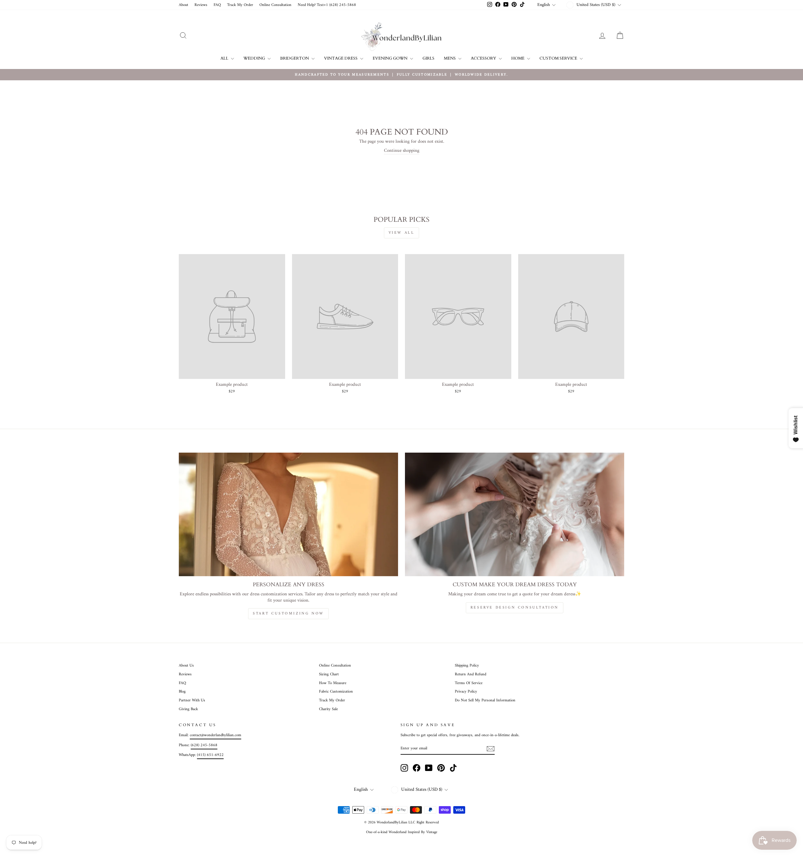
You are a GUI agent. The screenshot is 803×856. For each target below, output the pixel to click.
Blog (182, 691)
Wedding (254, 58)
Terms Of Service (468, 683)
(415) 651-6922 (210, 755)
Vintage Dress (341, 58)
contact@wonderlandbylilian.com (215, 735)
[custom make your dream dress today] (514, 514)
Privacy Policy (466, 691)
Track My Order (240, 5)
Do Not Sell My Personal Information (485, 700)
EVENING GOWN (390, 58)
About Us (186, 665)
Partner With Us (192, 700)
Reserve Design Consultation (515, 607)
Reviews (200, 5)
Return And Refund (470, 674)
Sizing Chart (329, 674)
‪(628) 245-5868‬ (204, 745)
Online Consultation (275, 5)
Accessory (484, 58)
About (183, 5)
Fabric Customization (336, 691)
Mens (450, 58)
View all (402, 233)
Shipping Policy (467, 665)
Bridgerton (295, 58)
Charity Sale (328, 709)
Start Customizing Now (288, 613)
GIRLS (428, 58)
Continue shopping (401, 151)
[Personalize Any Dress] (288, 514)
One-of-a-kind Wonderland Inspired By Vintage (401, 832)
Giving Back (188, 709)
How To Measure (332, 683)
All (225, 58)
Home (518, 58)
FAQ (217, 5)
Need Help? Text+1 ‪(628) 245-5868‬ (327, 5)
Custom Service (559, 58)
